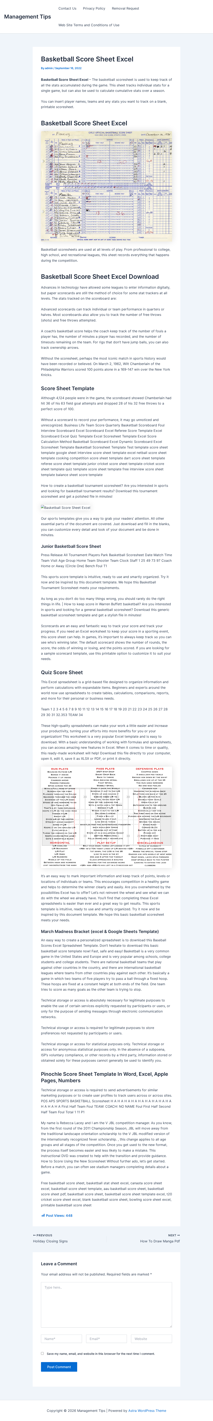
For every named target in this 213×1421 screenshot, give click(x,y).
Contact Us (67, 8)
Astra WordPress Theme (147, 1411)
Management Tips (27, 16)
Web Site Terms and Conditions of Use (88, 25)
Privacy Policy (94, 8)
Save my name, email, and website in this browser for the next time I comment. (101, 1353)
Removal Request (125, 8)
